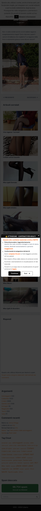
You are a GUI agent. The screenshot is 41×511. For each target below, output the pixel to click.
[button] (14, 273)
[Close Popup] (39, 235)
